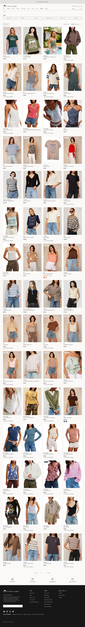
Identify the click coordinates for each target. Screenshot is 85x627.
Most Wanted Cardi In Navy (8, 454)
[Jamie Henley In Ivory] (12, 401)
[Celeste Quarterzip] (73, 40)
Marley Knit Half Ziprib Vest (68, 310)
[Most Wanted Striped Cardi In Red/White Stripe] (32, 113)
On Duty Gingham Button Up (48, 310)
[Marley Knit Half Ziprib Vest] (73, 294)
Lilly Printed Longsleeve (7, 527)
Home (4, 11)
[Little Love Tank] (12, 257)
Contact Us (32, 593)
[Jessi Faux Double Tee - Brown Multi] (66, 421)
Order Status (46, 595)
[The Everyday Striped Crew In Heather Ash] (32, 365)
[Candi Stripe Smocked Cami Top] (52, 40)
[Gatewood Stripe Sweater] (32, 547)
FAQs (31, 595)
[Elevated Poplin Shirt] (12, 547)
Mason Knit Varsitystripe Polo (8, 201)
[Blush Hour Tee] (32, 510)
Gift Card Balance (47, 606)
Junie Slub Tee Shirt (67, 201)
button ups (62, 18)
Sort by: (72, 24)
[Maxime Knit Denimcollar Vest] (32, 294)
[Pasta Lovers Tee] (52, 150)
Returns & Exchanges (48, 602)
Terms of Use (32, 599)
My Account (46, 593)
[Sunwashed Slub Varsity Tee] (12, 77)
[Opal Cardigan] (52, 510)
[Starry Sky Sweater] (32, 257)
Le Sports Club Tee (6, 57)
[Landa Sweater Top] (32, 184)
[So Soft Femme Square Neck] (12, 221)
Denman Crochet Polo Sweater (49, 201)
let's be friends (53, 581)
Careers (60, 597)
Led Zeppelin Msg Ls (27, 57)
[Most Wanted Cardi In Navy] (12, 438)
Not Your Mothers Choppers (28, 417)
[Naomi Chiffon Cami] (32, 328)
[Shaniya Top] (73, 113)
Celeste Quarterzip (67, 57)
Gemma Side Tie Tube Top (28, 166)
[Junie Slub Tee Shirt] (73, 184)
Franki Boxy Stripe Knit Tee (8, 166)
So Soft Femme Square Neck (8, 237)
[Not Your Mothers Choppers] (32, 401)
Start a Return (46, 597)
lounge (35, 18)
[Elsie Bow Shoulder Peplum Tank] (32, 77)
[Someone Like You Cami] (12, 113)
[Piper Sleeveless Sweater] (52, 257)
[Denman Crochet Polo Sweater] (52, 184)
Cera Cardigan (46, 237)
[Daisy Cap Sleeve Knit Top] (12, 365)
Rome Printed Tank (6, 490)
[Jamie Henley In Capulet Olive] (52, 401)
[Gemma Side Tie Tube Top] (32, 150)
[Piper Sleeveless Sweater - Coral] (44, 277)
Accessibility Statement (34, 602)
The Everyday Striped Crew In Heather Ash (31, 381)
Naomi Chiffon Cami (27, 344)
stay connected (72, 581)
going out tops (49, 18)
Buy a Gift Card (47, 604)
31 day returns (32, 581)
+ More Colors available (68, 60)
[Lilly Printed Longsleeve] (12, 510)
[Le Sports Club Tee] (12, 40)
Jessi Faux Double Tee (68, 417)
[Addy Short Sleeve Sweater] (32, 221)
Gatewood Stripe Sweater (28, 563)
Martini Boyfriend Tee (47, 563)
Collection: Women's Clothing (38, 614)
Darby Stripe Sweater (7, 310)
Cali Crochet (5, 344)
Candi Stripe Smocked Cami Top (49, 57)
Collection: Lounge (27, 614)
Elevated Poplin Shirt (7, 563)
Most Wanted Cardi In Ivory (48, 454)
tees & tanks (9, 18)
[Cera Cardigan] (52, 221)
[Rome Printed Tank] (12, 474)
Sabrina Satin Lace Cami (68, 381)
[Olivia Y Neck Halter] (73, 257)
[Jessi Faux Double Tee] (73, 401)
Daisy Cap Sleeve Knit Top (8, 381)
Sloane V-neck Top (67, 93)
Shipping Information (48, 599)
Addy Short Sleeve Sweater (28, 237)
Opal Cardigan (46, 527)
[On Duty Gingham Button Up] (52, 294)
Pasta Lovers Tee (46, 166)
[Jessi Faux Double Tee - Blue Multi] (64, 421)
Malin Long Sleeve (67, 237)
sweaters (76, 18)
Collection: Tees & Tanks (17, 614)
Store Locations (62, 595)
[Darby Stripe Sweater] (12, 294)
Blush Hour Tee (26, 527)
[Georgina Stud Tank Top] (73, 328)
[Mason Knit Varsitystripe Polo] (12, 184)
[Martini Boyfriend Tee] (52, 547)
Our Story (60, 593)
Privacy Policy (32, 597)
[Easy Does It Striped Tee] (32, 438)
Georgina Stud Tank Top (68, 344)
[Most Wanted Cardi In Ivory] (52, 438)
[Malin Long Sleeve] (73, 221)
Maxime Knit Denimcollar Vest (29, 310)
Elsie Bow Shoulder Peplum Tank (29, 93)
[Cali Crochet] (12, 328)
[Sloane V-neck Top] (73, 77)
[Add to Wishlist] (19, 28)
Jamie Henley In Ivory (7, 417)
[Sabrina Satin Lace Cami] (73, 365)
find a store (74, 6)
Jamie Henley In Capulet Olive (49, 417)
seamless (22, 18)
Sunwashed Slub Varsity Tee (8, 93)
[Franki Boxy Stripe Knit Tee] (12, 150)
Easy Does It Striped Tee (27, 454)
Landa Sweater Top (27, 201)
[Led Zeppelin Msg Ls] (32, 40)
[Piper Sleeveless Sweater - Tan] (46, 277)
